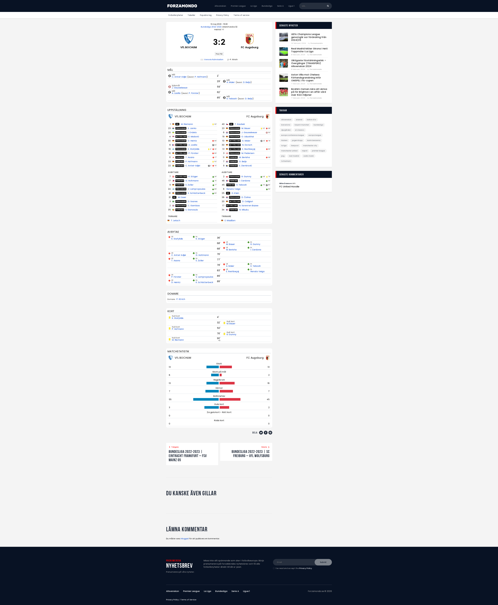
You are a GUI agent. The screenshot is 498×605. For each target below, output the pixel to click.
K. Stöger (193, 176)
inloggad (185, 538)
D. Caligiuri (247, 201)
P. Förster (194, 93)
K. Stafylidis (193, 149)
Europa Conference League (292, 135)
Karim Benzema (313, 140)
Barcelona (285, 125)
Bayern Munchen (302, 125)
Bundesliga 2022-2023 (211, 27)
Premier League (318, 150)
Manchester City (310, 145)
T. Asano (189, 157)
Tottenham (286, 161)
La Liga (283, 145)
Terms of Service (188, 599)
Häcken (284, 140)
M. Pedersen (247, 153)
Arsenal (299, 119)
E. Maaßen (230, 220)
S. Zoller (189, 184)
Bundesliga (318, 125)
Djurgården (286, 130)
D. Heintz (192, 140)
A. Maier (231, 82)
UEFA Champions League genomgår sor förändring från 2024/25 (308, 37)
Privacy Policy (305, 568)
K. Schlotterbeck (196, 193)
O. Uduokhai (247, 136)
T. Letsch (175, 220)
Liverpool (295, 145)
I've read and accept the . (294, 568)
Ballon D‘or (311, 119)
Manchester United (289, 150)
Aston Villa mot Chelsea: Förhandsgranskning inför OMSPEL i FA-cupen (306, 77)
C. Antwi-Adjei (179, 76)
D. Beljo (247, 82)
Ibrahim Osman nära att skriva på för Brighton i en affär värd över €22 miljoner (309, 92)
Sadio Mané (308, 156)
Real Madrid (294, 156)
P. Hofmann (201, 76)
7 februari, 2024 (298, 83)
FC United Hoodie (289, 186)
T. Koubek (240, 124)
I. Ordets (192, 132)
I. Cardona (244, 180)
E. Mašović (193, 136)
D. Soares (193, 201)
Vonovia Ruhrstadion (213, 59)
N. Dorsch (247, 144)
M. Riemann (187, 124)
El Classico (299, 130)
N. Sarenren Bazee (248, 205)
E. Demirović (245, 165)
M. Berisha (244, 157)
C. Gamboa (194, 205)
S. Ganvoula (191, 209)
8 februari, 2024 (298, 54)
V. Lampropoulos (196, 188)
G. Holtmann (192, 180)
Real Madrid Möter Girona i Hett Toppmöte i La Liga (309, 50)
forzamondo (317, 43)
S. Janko (192, 128)
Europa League (315, 135)
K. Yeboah (232, 98)
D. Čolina (246, 197)
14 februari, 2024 (298, 43)
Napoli (304, 150)
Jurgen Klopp (297, 140)
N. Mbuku (244, 209)
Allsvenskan (286, 119)
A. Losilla (176, 93)
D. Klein (235, 193)
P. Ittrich (180, 299)
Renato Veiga (233, 188)
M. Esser (182, 197)
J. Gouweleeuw (179, 87)
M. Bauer (245, 128)
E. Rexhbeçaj (248, 149)
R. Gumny (246, 176)
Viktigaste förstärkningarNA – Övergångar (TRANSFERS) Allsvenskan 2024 (308, 63)
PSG (282, 156)
